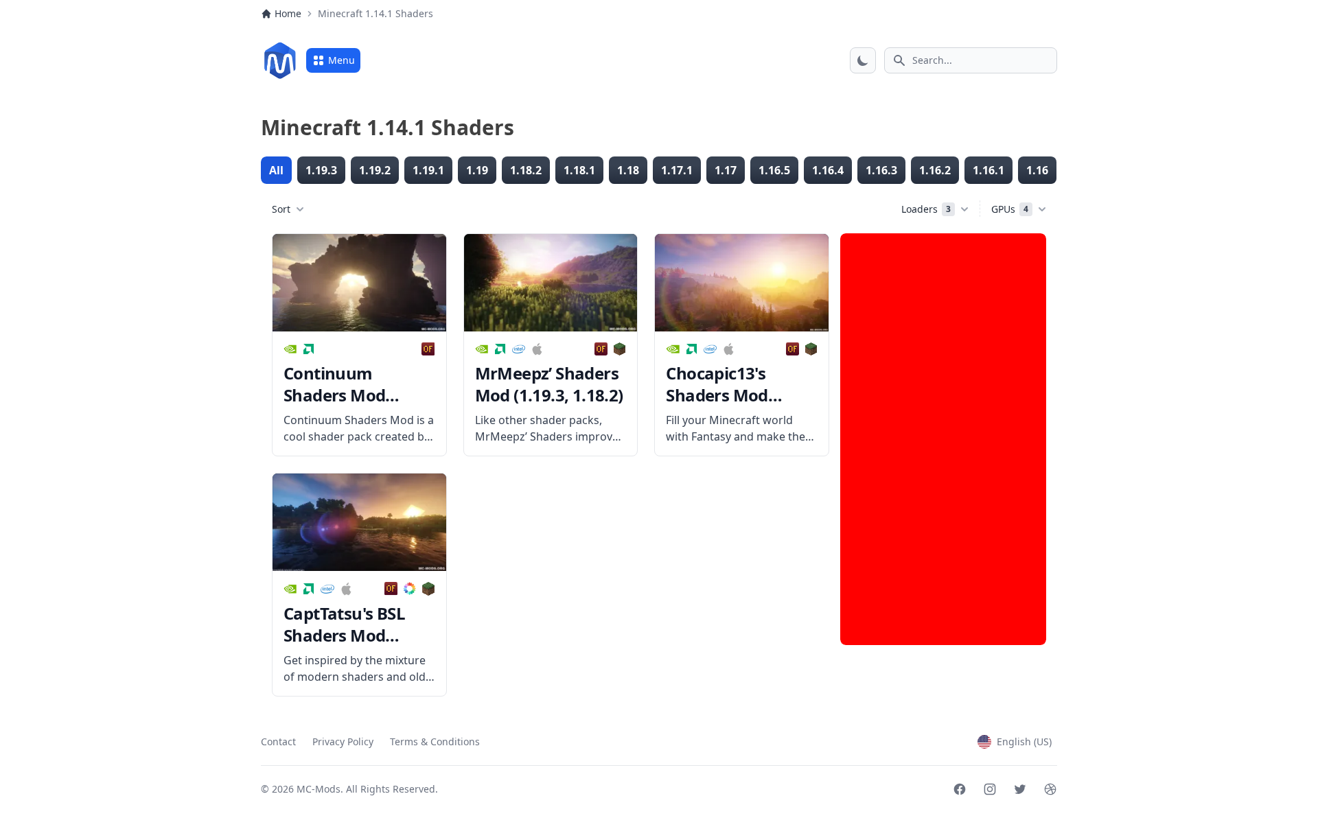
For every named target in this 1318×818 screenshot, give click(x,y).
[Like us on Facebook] (960, 789)
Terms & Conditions (435, 741)
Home (288, 13)
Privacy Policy (342, 741)
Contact (278, 741)
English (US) (1024, 741)
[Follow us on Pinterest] (1050, 789)
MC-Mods (318, 788)
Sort (281, 208)
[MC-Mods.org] (280, 60)
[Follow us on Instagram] (990, 789)
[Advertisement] (943, 439)
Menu (341, 60)
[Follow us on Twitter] (1020, 789)
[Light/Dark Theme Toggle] (863, 60)
